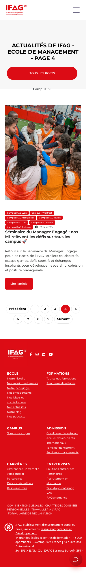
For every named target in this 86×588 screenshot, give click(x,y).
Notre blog (14, 411)
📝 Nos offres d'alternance (51, 501)
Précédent (17, 309)
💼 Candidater (15, 508)
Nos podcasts (16, 416)
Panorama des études (61, 383)
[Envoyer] (77, 544)
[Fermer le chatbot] (77, 434)
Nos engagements (19, 392)
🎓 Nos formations (18, 501)
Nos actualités (16, 407)
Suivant (63, 319)
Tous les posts (42, 73)
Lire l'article (19, 283)
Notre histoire (16, 378)
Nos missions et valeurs (22, 383)
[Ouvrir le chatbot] (75, 559)
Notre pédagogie (18, 388)
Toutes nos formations (61, 378)
